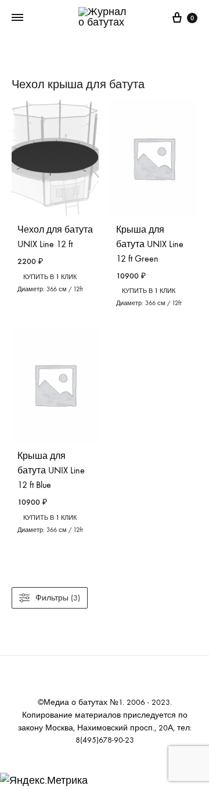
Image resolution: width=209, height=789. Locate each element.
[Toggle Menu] (17, 18)
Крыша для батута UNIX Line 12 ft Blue (51, 470)
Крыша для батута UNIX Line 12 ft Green (149, 244)
